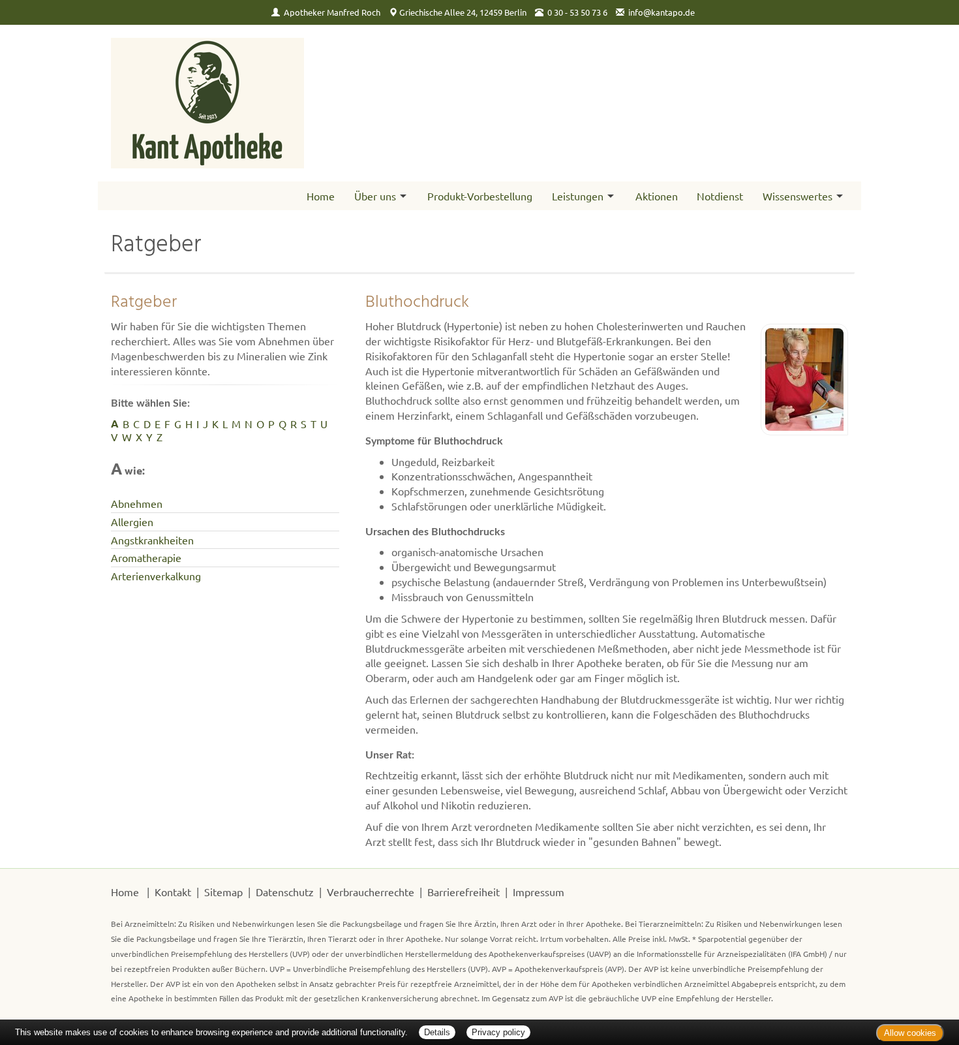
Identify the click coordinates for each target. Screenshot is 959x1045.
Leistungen (577, 195)
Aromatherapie (146, 557)
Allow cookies (910, 1033)
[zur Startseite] (207, 103)
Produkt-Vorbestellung (479, 195)
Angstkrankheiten (152, 539)
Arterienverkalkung (156, 575)
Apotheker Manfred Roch (332, 12)
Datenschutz (285, 891)
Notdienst (720, 195)
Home (321, 195)
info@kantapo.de (661, 12)
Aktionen (656, 195)
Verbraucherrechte (370, 891)
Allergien (132, 521)
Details (437, 1032)
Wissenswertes (797, 195)
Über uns (375, 195)
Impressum (538, 891)
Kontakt (173, 891)
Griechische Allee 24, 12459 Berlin (462, 12)
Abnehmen (136, 503)
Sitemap (223, 891)
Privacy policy (498, 1032)
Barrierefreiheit (463, 891)
